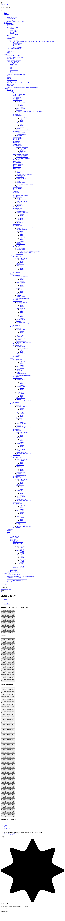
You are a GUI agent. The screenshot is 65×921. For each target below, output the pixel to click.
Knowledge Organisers (22, 102)
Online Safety (19, 228)
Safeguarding (10, 24)
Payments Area (11, 58)
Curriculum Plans (17, 47)
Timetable (15, 191)
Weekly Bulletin (14, 63)
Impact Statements (17, 43)
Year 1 (11, 255)
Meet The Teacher (21, 423)
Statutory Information (12, 25)
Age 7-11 (22, 549)
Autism (12, 28)
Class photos (16, 114)
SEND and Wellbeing (12, 27)
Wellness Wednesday (21, 554)
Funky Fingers (20, 169)
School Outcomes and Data (14, 48)
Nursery (12, 91)
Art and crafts (19, 181)
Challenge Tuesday (21, 550)
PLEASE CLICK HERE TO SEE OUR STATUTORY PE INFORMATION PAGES (32, 41)
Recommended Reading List (23, 342)
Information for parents (22, 155)
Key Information (8, 23)
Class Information (17, 97)
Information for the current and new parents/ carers (29, 111)
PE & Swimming (14, 70)
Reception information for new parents (26, 226)
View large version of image (8, 610)
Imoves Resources (17, 543)
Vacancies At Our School (13, 574)
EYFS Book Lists (20, 244)
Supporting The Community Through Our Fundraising (20, 576)
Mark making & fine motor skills (24, 184)
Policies (9, 50)
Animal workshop (21, 178)
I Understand (4, 911)
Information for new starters (23, 130)
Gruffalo (18, 171)
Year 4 (11, 358)
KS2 (11, 68)
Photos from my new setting (23, 158)
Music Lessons (10, 84)
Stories (18, 179)
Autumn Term (23, 148)
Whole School (13, 64)
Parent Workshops (21, 341)
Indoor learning (17, 137)
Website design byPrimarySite (12, 834)
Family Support (14, 30)
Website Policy (7, 828)
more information (12, 908)
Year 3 (11, 326)
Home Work (19, 219)
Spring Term (23, 150)
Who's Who (10, 20)
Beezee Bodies (14, 34)
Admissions (10, 35)
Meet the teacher (20, 294)
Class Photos (16, 98)
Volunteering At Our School (14, 577)
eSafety (18, 372)
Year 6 (11, 456)
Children (6, 88)
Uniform (9, 81)
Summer (22, 107)
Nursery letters (17, 167)
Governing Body (11, 51)
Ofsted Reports (11, 37)
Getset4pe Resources (18, 567)
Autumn (22, 104)
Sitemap (6, 825)
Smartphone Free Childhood (14, 55)
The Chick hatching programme (24, 174)
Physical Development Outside (27, 252)
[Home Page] (4, 4)
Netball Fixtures (14, 537)
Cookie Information (9, 827)
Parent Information (21, 199)
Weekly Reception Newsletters (21, 194)
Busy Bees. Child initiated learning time (30, 251)
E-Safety (9, 78)
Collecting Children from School (15, 57)
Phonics (18, 112)
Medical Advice (14, 73)
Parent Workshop (20, 379)
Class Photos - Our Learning (20, 195)
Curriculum (16, 92)
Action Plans (16, 44)
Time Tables (19, 218)
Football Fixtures (14, 536)
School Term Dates (12, 80)
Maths (18, 101)
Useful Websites (17, 144)
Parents (5, 54)
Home (5, 13)
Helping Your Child (18, 188)
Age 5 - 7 (22, 556)
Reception (12, 189)
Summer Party (20, 177)
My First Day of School (22, 157)
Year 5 (11, 403)
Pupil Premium (10, 38)
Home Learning (17, 165)
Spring (21, 105)
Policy (14, 45)
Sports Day (19, 185)
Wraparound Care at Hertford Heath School (18, 74)
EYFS (11, 65)
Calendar (9, 77)
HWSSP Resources (18, 542)
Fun (17, 544)
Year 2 (11, 274)
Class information (17, 100)
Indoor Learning (20, 132)
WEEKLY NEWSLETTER (20, 94)
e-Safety (18, 339)
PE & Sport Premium (12, 40)
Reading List (19, 205)
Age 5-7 (22, 547)
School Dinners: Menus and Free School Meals (19, 82)
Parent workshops (20, 296)
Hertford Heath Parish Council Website (17, 579)
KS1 (11, 67)
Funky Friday (19, 563)
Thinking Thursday (21, 559)
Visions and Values (11, 17)
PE (7, 533)
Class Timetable (20, 264)
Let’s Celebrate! (17, 140)
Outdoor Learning (21, 134)
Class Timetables (20, 108)
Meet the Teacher (20, 271)
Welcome (9, 15)
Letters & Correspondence (13, 61)
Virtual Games (13, 570)
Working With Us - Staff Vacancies (15, 21)
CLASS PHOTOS (18, 95)
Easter (18, 172)
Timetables (19, 152)
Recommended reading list (23, 298)
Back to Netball (11, 582)
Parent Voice (10, 85)
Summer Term (23, 151)
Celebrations (19, 135)
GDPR (8, 53)
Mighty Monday (20, 546)
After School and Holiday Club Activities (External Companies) (23, 87)
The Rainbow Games (15, 569)
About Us (6, 14)
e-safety (18, 450)
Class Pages (10, 90)
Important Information (22, 229)
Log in (5, 584)
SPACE (12, 33)
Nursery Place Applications (14, 60)
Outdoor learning (17, 138)
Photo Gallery (16, 161)
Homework (19, 110)
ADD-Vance (13, 31)
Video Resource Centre (13, 572)
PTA (11, 71)
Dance (11, 534)
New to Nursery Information (20, 154)
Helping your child (18, 164)
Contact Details (11, 18)
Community (7, 573)
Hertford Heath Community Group (15, 580)
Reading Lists (19, 222)
